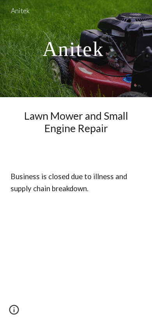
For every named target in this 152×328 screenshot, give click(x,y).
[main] (76, 49)
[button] (14, 312)
